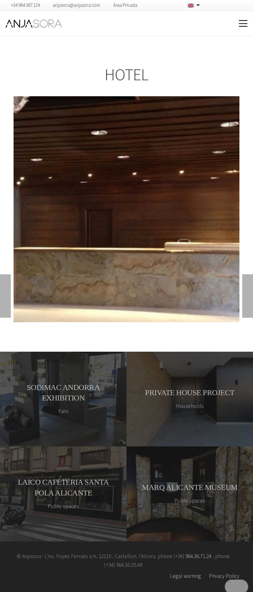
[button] (220, 23)
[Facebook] (215, 5)
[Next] (228, 209)
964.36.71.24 (198, 556)
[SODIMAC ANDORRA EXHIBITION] (63, 399)
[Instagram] (245, 5)
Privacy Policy (224, 576)
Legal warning (185, 576)
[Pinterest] (235, 5)
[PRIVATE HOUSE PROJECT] (189, 399)
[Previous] (24, 209)
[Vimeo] (225, 5)
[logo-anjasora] (34, 23)
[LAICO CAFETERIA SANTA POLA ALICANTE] (63, 493)
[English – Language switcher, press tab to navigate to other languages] (194, 5)
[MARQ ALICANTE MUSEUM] (189, 493)
